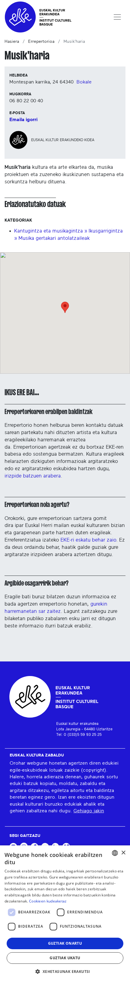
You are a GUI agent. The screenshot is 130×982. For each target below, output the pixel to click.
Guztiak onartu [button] (65, 943)
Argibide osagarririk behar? (36, 583)
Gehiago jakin (88, 810)
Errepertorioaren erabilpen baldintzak (49, 411)
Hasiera (12, 41)
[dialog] (65, 913)
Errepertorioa (41, 41)
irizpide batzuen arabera (33, 475)
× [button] (123, 853)
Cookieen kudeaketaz (48, 901)
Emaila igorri (23, 119)
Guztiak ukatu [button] (65, 957)
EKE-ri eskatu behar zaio (88, 539)
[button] (65, 971)
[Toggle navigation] (117, 17)
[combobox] (115, 853)
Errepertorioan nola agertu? (37, 504)
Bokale (84, 82)
